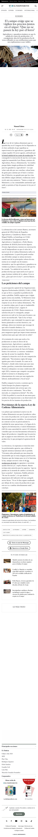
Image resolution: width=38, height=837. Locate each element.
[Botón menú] (2, 6)
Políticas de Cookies (29, 828)
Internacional (29, 10)
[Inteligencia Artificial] (10, 795)
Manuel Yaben (19, 126)
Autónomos (16, 529)
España (11, 10)
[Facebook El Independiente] (11, 821)
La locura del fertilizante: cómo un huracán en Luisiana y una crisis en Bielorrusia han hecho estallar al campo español (18, 220)
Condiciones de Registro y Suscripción (13, 828)
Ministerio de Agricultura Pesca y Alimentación (17, 535)
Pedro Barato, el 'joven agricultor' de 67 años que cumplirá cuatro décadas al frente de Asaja (23, 583)
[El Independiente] (19, 6)
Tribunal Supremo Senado (31, 1)
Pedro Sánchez (6, 764)
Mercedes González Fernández (11, 772)
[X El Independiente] (6, 821)
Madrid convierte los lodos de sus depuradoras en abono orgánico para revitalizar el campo (22, 562)
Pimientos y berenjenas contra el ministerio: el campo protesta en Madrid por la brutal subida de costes (19, 515)
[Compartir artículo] (11, 135)
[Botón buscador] (36, 6)
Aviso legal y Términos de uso (25, 826)
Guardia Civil (6, 767)
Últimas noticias (13, 1)
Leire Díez (5, 770)
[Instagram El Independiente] (21, 821)
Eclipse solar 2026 (7, 754)
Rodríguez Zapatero (8, 762)
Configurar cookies (19, 830)
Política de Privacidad (11, 826)
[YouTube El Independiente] (16, 821)
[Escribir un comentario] (27, 135)
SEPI (3, 756)
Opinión (4, 10)
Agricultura (6, 529)
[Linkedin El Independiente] (26, 821)
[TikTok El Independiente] (31, 821)
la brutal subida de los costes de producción (17, 155)
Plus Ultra (5, 759)
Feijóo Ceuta (21, 1)
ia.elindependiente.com (10, 799)
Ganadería (32, 529)
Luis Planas (6, 532)
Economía (19, 10)
